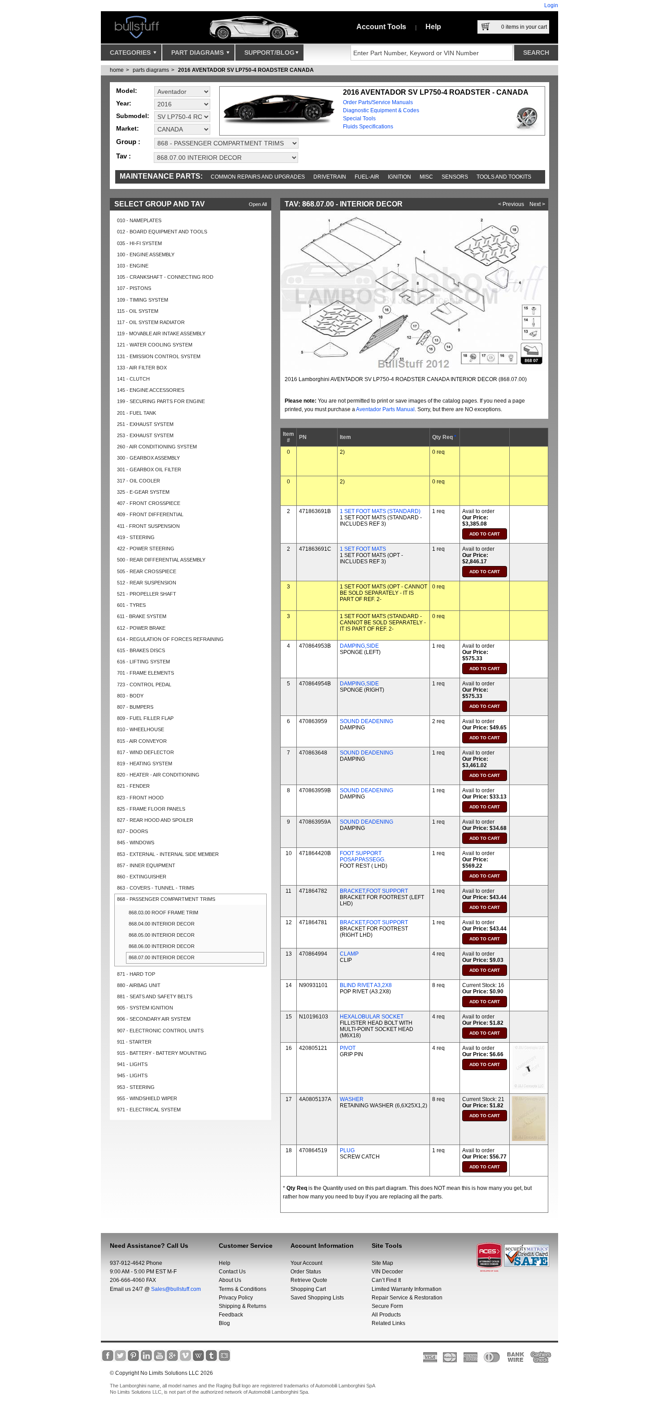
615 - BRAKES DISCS (141, 650)
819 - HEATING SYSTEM (144, 763)
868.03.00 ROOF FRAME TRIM (163, 912)
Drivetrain (329, 177)
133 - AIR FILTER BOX (142, 367)
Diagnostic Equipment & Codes (381, 110)
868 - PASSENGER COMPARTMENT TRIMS (166, 899)
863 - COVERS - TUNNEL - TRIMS (155, 888)
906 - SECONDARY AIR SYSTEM (154, 1019)
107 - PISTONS (134, 288)
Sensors (455, 177)
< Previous (511, 204)
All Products (386, 1315)
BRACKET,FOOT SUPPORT (374, 891)
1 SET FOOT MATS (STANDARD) (380, 511)
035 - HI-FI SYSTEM (139, 243)
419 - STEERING (136, 537)
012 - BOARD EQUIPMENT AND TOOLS (162, 231)
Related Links (388, 1323)
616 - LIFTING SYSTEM (143, 661)
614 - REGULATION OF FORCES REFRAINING (170, 639)
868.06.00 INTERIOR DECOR (162, 946)
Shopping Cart (308, 1289)
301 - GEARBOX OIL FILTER (149, 469)
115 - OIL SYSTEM (137, 311)
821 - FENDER (133, 786)
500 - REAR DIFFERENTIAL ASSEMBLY (161, 559)
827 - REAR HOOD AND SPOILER (155, 820)
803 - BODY (130, 695)
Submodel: (132, 115)
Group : (128, 141)
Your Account (306, 1263)
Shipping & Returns (242, 1306)
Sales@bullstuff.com (176, 1289)
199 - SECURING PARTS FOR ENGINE (161, 401)
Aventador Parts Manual (385, 409)
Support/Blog (269, 52)
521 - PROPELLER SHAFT (146, 594)
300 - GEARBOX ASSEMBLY (148, 458)
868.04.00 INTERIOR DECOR (162, 923)
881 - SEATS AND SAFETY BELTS (154, 996)
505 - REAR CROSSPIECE (146, 571)
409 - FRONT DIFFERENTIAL (150, 514)
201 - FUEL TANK (136, 413)
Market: (127, 128)
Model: (126, 90)
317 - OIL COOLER (138, 480)
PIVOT (348, 1048)
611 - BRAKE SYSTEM (141, 616)
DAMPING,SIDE (359, 646)
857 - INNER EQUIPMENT (146, 865)
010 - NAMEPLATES (139, 220)
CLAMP (349, 954)
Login (551, 5)
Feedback (231, 1315)
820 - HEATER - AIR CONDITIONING (158, 774)
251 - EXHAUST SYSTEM (145, 424)
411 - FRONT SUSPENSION (148, 526)
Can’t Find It (386, 1280)
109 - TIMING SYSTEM (142, 300)
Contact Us (232, 1271)
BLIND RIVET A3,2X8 (366, 985)
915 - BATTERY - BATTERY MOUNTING (162, 1053)
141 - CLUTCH (133, 379)
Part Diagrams (198, 52)
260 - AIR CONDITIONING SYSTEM (157, 446)
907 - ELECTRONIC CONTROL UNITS (160, 1030)
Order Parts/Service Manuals (378, 102)
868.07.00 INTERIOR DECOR (162, 957)
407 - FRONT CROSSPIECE (148, 503)
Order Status (305, 1271)
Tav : (123, 156)
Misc (426, 177)
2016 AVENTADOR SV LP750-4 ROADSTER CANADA (246, 70)
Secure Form (387, 1306)
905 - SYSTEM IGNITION (145, 1007)
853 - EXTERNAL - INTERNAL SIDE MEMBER (168, 854)
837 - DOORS (132, 831)
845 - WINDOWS (135, 842)
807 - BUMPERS (135, 707)
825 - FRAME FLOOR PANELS (151, 809)
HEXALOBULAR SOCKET (371, 1017)
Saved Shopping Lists (317, 1298)
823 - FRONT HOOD (140, 797)
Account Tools (381, 27)
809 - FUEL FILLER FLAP (145, 718)
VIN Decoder (387, 1271)
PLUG (347, 1150)
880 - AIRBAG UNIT (138, 985)
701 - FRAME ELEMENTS (145, 673)
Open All (258, 204)
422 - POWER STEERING (145, 548)
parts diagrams (151, 70)
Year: (123, 103)
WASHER (352, 1099)
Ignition (399, 177)
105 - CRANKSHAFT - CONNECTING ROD (165, 277)
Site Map (382, 1263)
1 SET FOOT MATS (363, 549)
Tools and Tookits (504, 177)
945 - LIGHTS (132, 1075)
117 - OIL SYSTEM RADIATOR (151, 322)
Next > (537, 204)
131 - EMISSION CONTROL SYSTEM (158, 356)
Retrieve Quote (308, 1280)
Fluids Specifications (368, 126)
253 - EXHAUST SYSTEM (145, 435)
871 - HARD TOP (136, 974)
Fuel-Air (367, 177)
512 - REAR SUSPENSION (146, 582)
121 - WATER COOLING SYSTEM (154, 344)
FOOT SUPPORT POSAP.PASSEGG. (363, 856)
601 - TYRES (131, 605)
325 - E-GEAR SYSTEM (143, 492)
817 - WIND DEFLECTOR (145, 752)
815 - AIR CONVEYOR (142, 741)
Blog (224, 1323)
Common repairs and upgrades (258, 177)
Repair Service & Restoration (407, 1298)
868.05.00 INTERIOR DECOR (162, 935)
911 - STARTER (134, 1041)
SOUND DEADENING (366, 721)
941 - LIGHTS (132, 1064)
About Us (230, 1280)
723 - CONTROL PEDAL (144, 684)
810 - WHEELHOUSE (140, 729)
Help (433, 27)
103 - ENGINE (132, 265)
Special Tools (359, 118)
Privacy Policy (236, 1298)
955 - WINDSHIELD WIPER (147, 1098)
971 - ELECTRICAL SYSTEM (149, 1109)
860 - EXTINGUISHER (141, 876)
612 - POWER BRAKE (141, 628)
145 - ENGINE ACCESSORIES (150, 390)
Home (117, 70)
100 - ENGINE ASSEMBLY (145, 254)
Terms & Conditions (242, 1289)
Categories (131, 52)
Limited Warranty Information (407, 1289)
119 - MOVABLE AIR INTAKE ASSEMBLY (161, 333)
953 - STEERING (136, 1087)
